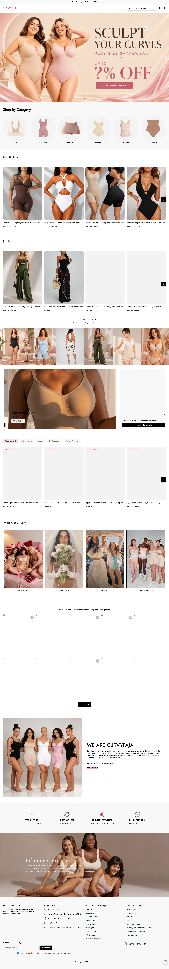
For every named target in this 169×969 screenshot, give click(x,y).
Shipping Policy (91, 921)
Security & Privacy (134, 924)
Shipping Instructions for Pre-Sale (140, 928)
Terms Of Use (132, 935)
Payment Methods (92, 931)
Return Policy (90, 924)
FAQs (129, 921)
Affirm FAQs (90, 935)
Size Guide (130, 917)
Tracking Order (132, 913)
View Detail (14, 421)
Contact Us (89, 913)
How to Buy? (131, 909)
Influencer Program (93, 939)
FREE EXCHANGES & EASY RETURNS (100, 763)
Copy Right (89, 928)
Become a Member (92, 917)
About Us (88, 909)
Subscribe (46, 948)
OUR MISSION (92, 768)
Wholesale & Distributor (136, 931)
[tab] (82, 98)
